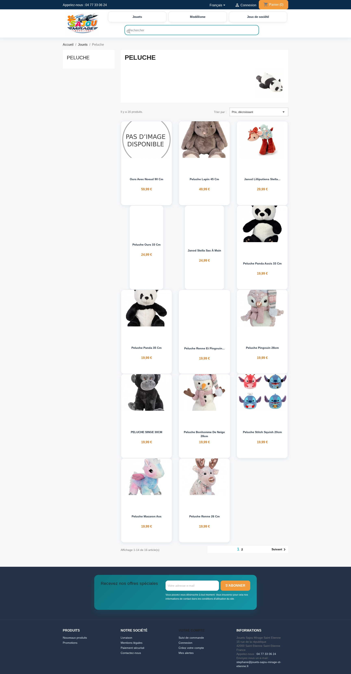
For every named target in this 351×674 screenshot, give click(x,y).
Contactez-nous (131, 652)
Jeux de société (258, 16)
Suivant (279, 549)
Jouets (137, 16)
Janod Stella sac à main (204, 250)
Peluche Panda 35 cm (146, 347)
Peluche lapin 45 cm (204, 179)
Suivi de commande (191, 637)
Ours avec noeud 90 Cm (146, 179)
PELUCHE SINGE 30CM (146, 432)
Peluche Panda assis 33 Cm (262, 263)
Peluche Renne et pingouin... (204, 348)
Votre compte (192, 630)
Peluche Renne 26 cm (204, 516)
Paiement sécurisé (132, 647)
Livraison (126, 637)
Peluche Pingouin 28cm (262, 347)
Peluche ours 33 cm (146, 244)
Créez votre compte (191, 647)
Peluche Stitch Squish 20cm (262, 432)
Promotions (70, 642)
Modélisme (197, 16)
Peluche (78, 57)
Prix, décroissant (259, 111)
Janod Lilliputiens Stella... (262, 179)
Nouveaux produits (75, 637)
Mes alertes (186, 652)
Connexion (185, 642)
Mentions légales (131, 642)
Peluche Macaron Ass (146, 516)
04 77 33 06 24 (96, 5)
